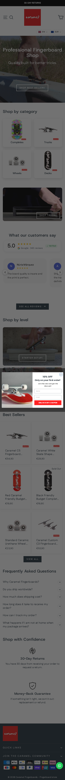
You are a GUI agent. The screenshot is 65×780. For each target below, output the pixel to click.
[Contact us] (59, 765)
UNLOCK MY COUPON (47, 402)
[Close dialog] (61, 374)
